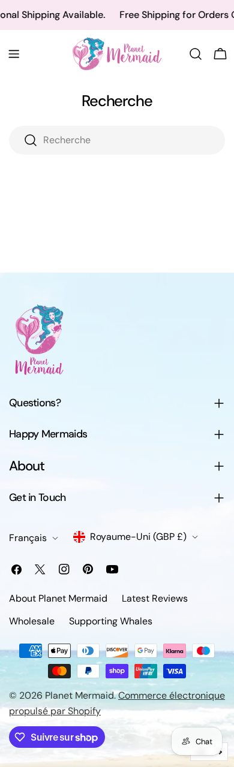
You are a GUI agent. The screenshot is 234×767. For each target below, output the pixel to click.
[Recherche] (196, 54)
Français (28, 538)
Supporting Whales (110, 621)
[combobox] (117, 140)
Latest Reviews (155, 598)
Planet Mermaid (79, 695)
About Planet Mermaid (58, 598)
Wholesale (32, 621)
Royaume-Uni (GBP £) (138, 536)
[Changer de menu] (14, 54)
